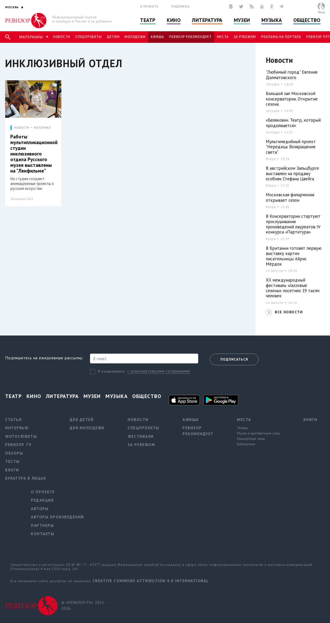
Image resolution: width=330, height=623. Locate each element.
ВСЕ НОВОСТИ (289, 312)
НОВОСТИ (21, 127)
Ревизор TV (18, 444)
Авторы (39, 508)
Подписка (180, 6)
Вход (321, 12)
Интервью (17, 427)
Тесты (12, 461)
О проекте (149, 6)
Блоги (12, 470)
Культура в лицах (25, 478)
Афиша (157, 37)
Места (223, 37)
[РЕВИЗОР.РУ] (25, 20)
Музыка (271, 20)
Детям (113, 37)
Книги (310, 419)
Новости (61, 37)
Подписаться (234, 359)
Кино (173, 20)
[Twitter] (241, 6)
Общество (306, 20)
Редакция (42, 500)
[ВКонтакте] (231, 6)
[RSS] (252, 6)
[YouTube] (262, 6)
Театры (242, 427)
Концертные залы (251, 438)
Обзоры (14, 453)
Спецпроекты (88, 37)
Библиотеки (246, 444)
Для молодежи (87, 427)
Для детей (82, 419)
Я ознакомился (111, 371)
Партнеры (42, 525)
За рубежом (245, 37)
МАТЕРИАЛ (42, 127)
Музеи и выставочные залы (258, 433)
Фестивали (141, 436)
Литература (207, 20)
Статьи (13, 419)
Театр (147, 20)
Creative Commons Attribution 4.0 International (151, 580)
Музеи (242, 20)
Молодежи (135, 37)
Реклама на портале (281, 37)
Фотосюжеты (21, 436)
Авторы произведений (57, 517)
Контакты (42, 533)
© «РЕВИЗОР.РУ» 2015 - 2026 (84, 605)
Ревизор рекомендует (190, 37)
